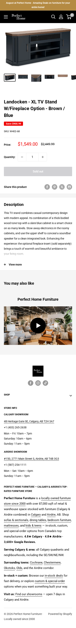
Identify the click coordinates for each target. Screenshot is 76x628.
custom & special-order (50, 581)
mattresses (11, 525)
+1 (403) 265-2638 (15, 427)
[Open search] (53, 17)
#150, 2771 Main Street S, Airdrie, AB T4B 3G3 (31, 458)
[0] (68, 16)
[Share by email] (69, 186)
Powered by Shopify (60, 613)
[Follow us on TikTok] (45, 383)
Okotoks (9, 568)
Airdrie (51, 514)
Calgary (36, 514)
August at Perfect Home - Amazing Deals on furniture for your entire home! (38, 5)
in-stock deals (54, 575)
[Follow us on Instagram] (38, 383)
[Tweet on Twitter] (62, 186)
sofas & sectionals (16, 520)
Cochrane (36, 562)
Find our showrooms (28, 594)
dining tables (38, 520)
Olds (19, 568)
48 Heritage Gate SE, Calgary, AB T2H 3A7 (29, 421)
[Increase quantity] (43, 157)
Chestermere (52, 562)
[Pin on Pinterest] (54, 186)
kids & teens (34, 525)
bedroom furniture (59, 520)
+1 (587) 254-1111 (15, 464)
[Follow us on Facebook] (30, 383)
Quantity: (9, 157)
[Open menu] (6, 16)
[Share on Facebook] (47, 186)
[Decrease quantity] (22, 157)
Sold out (38, 171)
